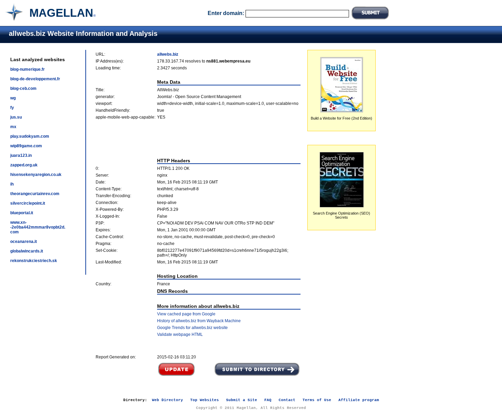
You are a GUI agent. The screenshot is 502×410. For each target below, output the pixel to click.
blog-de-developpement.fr (35, 79)
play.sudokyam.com (29, 136)
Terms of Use (317, 400)
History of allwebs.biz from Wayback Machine (199, 320)
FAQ (267, 400)
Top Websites (204, 400)
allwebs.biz (167, 54)
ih (12, 184)
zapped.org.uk (24, 165)
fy (12, 107)
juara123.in (21, 155)
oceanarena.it (23, 241)
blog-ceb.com (23, 88)
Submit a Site (241, 400)
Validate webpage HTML (180, 334)
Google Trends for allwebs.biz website (192, 327)
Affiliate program (358, 400)
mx (13, 126)
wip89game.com (26, 146)
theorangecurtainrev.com (34, 193)
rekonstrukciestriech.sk (33, 260)
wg (13, 98)
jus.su (16, 117)
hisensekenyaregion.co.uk (35, 174)
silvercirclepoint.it (27, 203)
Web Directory (167, 400)
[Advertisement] (198, 138)
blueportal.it (21, 212)
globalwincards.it (26, 251)
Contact (287, 400)
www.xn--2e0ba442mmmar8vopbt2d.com (37, 227)
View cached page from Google (186, 314)
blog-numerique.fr (27, 69)
